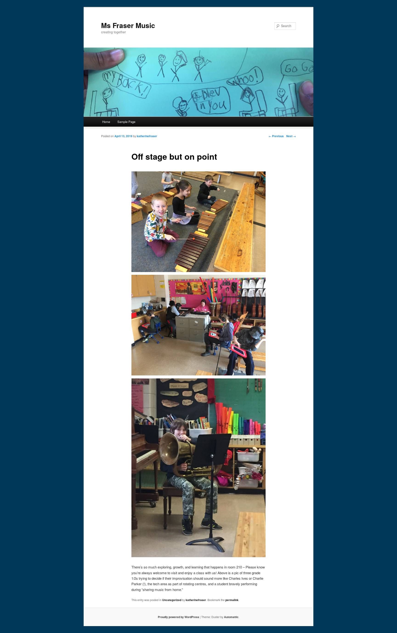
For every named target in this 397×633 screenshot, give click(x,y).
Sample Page (126, 121)
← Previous (276, 136)
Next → (291, 136)
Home (106, 121)
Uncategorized (171, 600)
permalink (231, 600)
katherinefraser (147, 136)
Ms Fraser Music (128, 25)
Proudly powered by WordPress (178, 617)
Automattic (231, 617)
